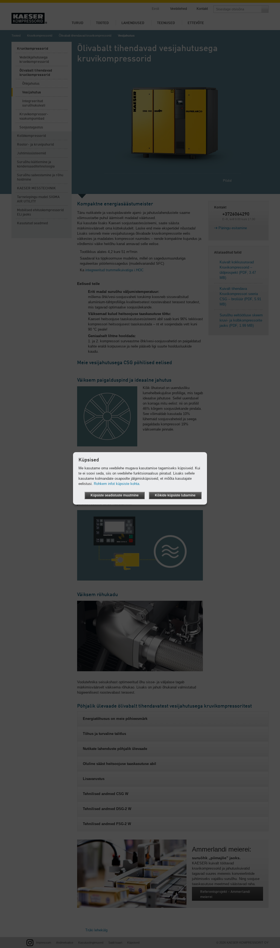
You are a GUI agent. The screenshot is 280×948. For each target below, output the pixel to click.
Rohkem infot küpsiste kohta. (117, 484)
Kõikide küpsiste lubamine (175, 495)
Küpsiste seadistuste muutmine (115, 495)
